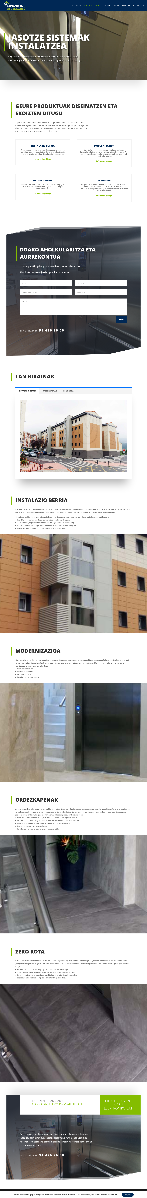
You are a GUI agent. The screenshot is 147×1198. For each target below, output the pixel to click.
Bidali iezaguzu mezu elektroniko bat (118, 1104)
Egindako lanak (110, 6)
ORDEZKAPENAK (50, 391)
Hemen (70, 1195)
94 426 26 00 (51, 330)
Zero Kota (68, 391)
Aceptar (127, 1195)
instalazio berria (27, 391)
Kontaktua (128, 6)
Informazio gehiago (43, 159)
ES (138, 6)
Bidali (121, 319)
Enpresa (76, 6)
